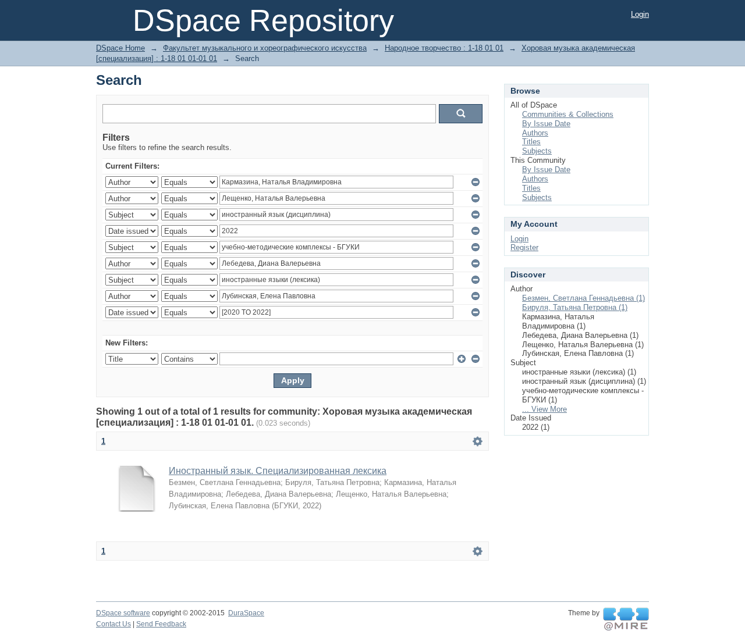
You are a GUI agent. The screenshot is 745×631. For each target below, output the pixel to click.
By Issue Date (546, 123)
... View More (544, 409)
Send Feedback (161, 624)
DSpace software (123, 613)
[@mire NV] (626, 619)
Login (640, 14)
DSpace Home (120, 48)
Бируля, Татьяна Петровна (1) (574, 307)
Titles (531, 141)
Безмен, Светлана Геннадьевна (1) (583, 298)
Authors (535, 133)
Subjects (537, 151)
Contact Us (113, 624)
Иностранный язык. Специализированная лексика (277, 471)
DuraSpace (246, 613)
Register (524, 247)
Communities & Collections (567, 114)
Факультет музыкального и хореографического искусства (265, 48)
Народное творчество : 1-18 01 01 (444, 48)
